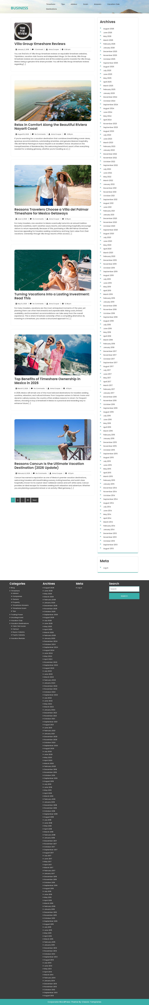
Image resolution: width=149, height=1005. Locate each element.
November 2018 (110, 309)
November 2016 (110, 400)
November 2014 (110, 491)
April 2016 (107, 427)
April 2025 (107, 82)
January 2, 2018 (23, 49)
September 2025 (110, 63)
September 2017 (110, 362)
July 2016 (107, 415)
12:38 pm (66, 304)
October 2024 (109, 101)
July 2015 (107, 461)
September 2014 (110, 499)
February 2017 (109, 389)
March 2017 (108, 385)
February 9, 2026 (23, 473)
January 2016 (108, 438)
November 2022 (110, 157)
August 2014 (108, 503)
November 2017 (110, 355)
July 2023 (107, 135)
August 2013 (108, 548)
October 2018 (109, 313)
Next (35, 500)
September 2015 (110, 453)
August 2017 (108, 366)
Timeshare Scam (19, 608)
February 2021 (109, 211)
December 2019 (110, 260)
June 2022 (107, 173)
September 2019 (110, 271)
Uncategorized (17, 617)
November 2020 (110, 222)
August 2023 (108, 131)
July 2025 (107, 70)
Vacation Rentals (18, 638)
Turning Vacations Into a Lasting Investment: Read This (52, 296)
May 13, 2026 (22, 304)
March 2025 (108, 85)
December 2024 (110, 97)
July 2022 (107, 169)
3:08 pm (68, 134)
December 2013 (110, 533)
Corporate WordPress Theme (63, 1002)
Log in (105, 568)
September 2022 (110, 165)
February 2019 (109, 298)
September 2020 (110, 230)
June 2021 (107, 207)
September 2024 (110, 104)
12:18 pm (66, 219)
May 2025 (107, 78)
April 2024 (107, 119)
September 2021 (110, 199)
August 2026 (108, 28)
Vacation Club (113, 4)
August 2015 (108, 457)
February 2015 (109, 480)
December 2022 (110, 154)
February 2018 (109, 343)
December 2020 (110, 218)
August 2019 (108, 275)
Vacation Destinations (20, 623)
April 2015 (107, 472)
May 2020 (107, 245)
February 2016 (109, 434)
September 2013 (110, 544)
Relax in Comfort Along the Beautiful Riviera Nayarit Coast (50, 126)
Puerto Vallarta (19, 635)
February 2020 (109, 256)
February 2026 (109, 44)
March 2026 (108, 40)
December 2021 (110, 188)
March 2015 (108, 476)
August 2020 (108, 233)
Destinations (51, 9)
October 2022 (109, 161)
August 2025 (108, 66)
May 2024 (107, 116)
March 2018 (108, 340)
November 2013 (110, 537)
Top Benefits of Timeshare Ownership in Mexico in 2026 (47, 381)
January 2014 (108, 529)
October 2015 (109, 450)
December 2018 (110, 305)
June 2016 (107, 419)
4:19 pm (67, 388)
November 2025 (110, 55)
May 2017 (107, 377)
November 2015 (110, 446)
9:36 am (65, 49)
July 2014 (107, 506)
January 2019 (108, 302)
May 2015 (107, 469)
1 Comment (36, 49)
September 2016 (110, 408)
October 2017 (109, 359)
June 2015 (107, 465)
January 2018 (108, 347)
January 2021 (108, 214)
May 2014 (107, 514)
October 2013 (109, 541)
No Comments (38, 134)
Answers (97, 4)
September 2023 (110, 127)
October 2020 (109, 226)
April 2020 (107, 248)
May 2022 (107, 176)
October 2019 (109, 268)
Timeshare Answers (21, 605)
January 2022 (109, 184)
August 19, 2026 (23, 134)
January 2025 (109, 93)
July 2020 (107, 237)
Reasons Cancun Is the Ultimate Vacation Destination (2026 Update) (49, 465)
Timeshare (50, 4)
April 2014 (107, 518)
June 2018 (107, 328)
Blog (13, 588)
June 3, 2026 (22, 219)
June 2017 (107, 374)
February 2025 (109, 89)
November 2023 (110, 123)
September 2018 (110, 317)
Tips (63, 4)
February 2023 (109, 146)
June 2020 (107, 241)
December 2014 (110, 488)
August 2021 (108, 203)
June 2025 (107, 74)
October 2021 (109, 195)
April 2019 (107, 290)
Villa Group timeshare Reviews (39, 44)
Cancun (16, 629)
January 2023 (109, 150)
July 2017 (107, 370)
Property (16, 602)
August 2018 (108, 321)
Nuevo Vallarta (19, 632)
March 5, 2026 (22, 388)
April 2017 (107, 381)
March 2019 (108, 294)
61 (28, 500)
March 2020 (108, 252)
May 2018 (107, 332)
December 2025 (110, 51)
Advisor (74, 4)
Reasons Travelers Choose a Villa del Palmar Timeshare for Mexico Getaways (51, 211)
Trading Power (17, 614)
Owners (16, 599)
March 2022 (108, 180)
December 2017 (110, 351)
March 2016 (108, 431)
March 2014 (108, 522)
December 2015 (110, 442)
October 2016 (109, 404)
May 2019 (107, 286)
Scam (85, 4)
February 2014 (109, 526)
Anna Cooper (52, 49)
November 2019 (110, 264)
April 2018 (107, 336)
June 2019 (107, 283)
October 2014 (109, 495)
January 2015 (108, 484)
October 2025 (109, 59)
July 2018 (107, 324)
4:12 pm (69, 473)
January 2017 (108, 393)
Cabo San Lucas (19, 626)
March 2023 (108, 142)
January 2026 (109, 47)
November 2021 (109, 192)
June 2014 (107, 510)
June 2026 (107, 32)
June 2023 (107, 139)
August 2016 (108, 412)
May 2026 (107, 36)
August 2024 (108, 108)
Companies (17, 596)
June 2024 (107, 112)
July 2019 (107, 279)
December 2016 (110, 397)
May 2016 (107, 423)
